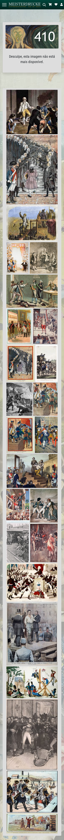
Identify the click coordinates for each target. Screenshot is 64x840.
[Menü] (4, 4)
